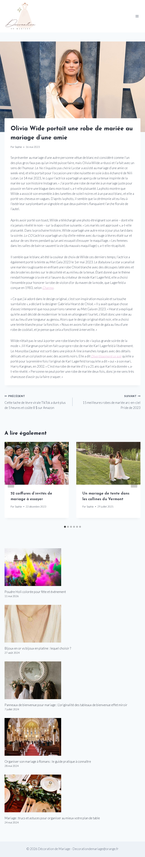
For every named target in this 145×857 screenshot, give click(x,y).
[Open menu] (136, 16)
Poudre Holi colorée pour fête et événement (35, 592)
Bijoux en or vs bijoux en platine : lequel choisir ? (38, 648)
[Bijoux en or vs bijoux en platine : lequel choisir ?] (72, 624)
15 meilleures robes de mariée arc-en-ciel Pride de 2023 (111, 402)
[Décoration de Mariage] (22, 16)
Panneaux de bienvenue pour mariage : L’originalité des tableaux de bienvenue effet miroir (66, 705)
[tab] (65, 527)
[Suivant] (134, 483)
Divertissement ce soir (106, 356)
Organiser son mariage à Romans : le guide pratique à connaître (48, 761)
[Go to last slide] (11, 483)
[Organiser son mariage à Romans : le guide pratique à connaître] (72, 737)
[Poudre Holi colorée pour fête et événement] (72, 567)
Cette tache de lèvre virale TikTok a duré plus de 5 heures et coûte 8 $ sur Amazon (35, 402)
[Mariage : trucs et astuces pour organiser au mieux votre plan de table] (72, 793)
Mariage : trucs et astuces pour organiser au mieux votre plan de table (52, 818)
